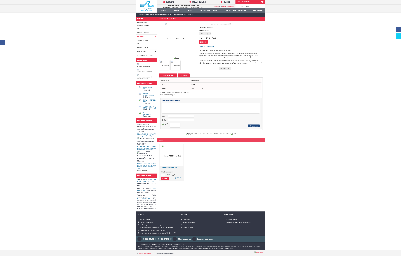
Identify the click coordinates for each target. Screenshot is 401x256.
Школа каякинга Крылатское (236, 10)
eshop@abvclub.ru (198, 7)
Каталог (163, 10)
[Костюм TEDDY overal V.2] (233, 134)
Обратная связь (184, 239)
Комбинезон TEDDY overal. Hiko (201, 134)
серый (193, 84)
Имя (163, 116)
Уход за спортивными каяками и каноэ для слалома (156, 227)
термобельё (195, 80)
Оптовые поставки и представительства (238, 222)
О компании (186, 219)
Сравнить (202, 46)
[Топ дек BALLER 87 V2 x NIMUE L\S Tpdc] (140, 108)
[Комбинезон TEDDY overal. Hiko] (188, 134)
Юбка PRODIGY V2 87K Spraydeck (149, 88)
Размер (163, 88)
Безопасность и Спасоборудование (147, 24)
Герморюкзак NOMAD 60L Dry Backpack (148, 114)
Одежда (147, 36)
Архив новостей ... (143, 170)
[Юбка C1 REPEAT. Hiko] (140, 102)
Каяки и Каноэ (147, 29)
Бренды (176, 10)
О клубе (189, 10)
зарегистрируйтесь (228, 6)
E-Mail (164, 120)
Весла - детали (147, 47)
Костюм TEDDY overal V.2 (222, 134)
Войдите (216, 6)
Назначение (165, 80)
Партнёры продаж (231, 219)
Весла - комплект (147, 44)
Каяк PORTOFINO (143, 199)
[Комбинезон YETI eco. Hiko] (176, 58)
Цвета (163, 84)
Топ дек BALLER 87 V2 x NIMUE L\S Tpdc (149, 108)
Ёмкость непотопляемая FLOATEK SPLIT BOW (148, 96)
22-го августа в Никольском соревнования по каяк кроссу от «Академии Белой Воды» (146, 134)
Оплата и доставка (189, 222)
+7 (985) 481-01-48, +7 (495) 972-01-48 (183, 6)
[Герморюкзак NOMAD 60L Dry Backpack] (140, 114)
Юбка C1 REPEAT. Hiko (149, 100)
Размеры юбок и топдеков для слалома (152, 230)
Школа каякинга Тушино (208, 10)
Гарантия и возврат (189, 225)
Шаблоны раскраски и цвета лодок (151, 225)
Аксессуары (147, 51)
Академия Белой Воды (145, 253)
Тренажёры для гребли (145, 55)
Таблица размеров (146, 219)
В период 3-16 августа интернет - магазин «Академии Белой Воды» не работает (146, 148)
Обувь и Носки (147, 40)
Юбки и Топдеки (147, 32)
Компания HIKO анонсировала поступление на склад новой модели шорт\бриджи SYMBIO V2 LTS (146, 166)
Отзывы (184, 76)
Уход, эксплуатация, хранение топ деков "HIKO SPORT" (158, 233)
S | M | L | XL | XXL (197, 88)
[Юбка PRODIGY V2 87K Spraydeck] (140, 89)
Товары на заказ (188, 227)
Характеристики (168, 76)
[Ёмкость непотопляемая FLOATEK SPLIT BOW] (140, 95)
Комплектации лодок (146, 222)
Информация (258, 10)
